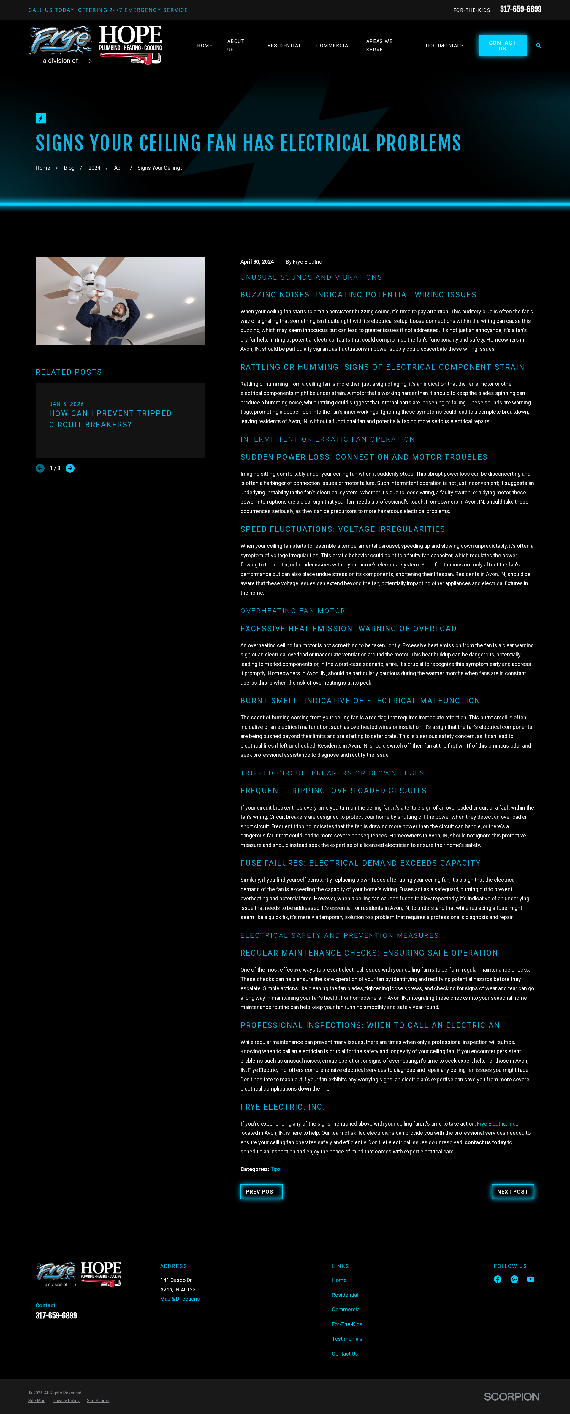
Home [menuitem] (204, 45)
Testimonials (347, 1339)
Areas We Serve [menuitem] (379, 46)
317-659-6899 (521, 9)
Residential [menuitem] (284, 45)
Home (339, 1280)
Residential (345, 1295)
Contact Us (502, 45)
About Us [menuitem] (236, 46)
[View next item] (70, 468)
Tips (275, 1169)
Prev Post (261, 1191)
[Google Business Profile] (514, 1279)
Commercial (346, 1309)
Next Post (513, 1191)
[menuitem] (36, 1401)
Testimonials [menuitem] (444, 45)
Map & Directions (180, 1299)
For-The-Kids (472, 10)
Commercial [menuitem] (334, 45)
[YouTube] (530, 1279)
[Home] (95, 46)
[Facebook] (497, 1279)
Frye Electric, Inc (496, 1124)
